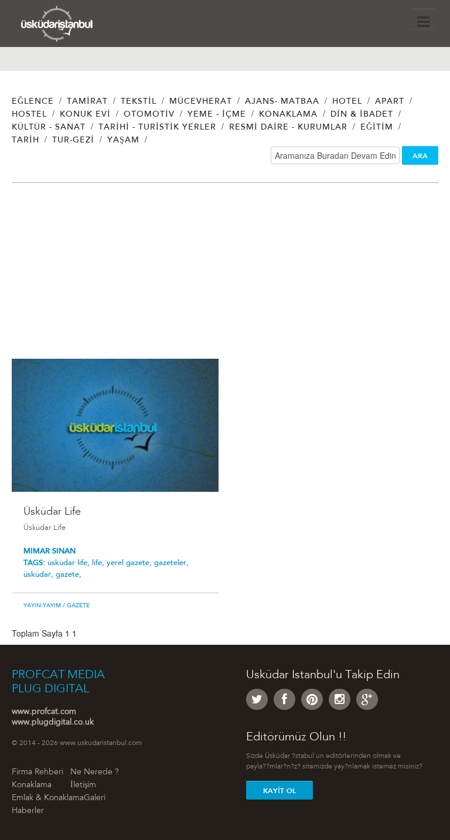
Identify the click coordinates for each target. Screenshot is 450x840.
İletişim (83, 785)
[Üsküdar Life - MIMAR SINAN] (115, 425)
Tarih (25, 141)
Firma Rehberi (37, 772)
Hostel (29, 115)
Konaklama (288, 115)
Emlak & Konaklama (48, 798)
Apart (389, 102)
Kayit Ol (279, 791)
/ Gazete (75, 606)
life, (99, 563)
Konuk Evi (85, 115)
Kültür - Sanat (49, 128)
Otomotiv (149, 115)
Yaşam (123, 141)
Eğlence (33, 102)
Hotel (347, 102)
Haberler (28, 811)
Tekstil (138, 102)
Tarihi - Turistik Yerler (157, 128)
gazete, (68, 575)
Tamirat (87, 102)
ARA (420, 156)
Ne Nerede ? (94, 772)
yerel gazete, (130, 563)
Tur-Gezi (73, 141)
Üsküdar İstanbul (69, 26)
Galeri (94, 798)
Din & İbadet (361, 115)
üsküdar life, (69, 563)
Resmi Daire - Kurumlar (288, 128)
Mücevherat (200, 102)
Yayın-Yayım (42, 606)
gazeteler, (171, 563)
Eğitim (376, 128)
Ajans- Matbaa (282, 102)
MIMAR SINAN (49, 551)
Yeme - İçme (217, 115)
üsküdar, (39, 575)
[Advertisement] (225, 277)
